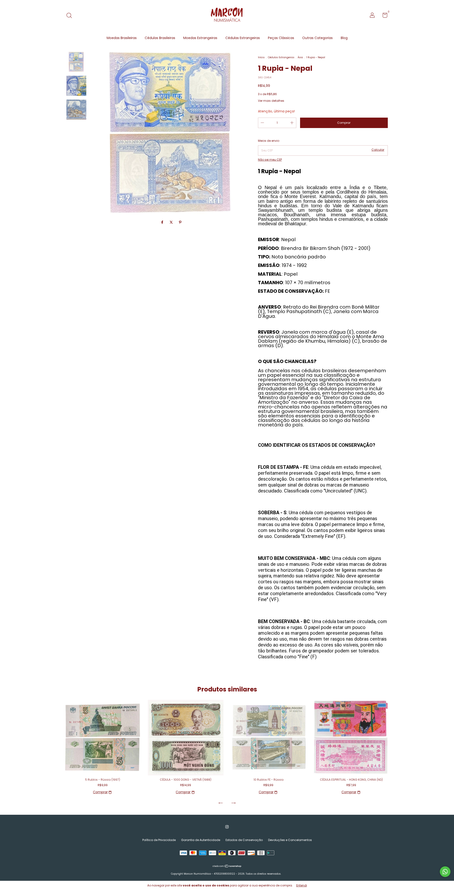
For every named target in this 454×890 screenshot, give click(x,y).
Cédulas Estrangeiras (242, 37)
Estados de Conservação (244, 840)
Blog (344, 37)
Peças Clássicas (281, 37)
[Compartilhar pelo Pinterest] (180, 222)
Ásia (300, 57)
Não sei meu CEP (270, 160)
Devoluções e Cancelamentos (290, 840)
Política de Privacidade (159, 840)
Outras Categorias (317, 37)
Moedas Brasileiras (122, 37)
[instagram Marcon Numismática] (227, 827)
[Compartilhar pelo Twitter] (172, 222)
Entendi (301, 885)
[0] (383, 16)
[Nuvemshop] (227, 866)
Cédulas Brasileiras (160, 37)
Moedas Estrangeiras (200, 37)
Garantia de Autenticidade (200, 840)
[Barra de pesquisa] (70, 15)
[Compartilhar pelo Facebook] (163, 222)
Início (261, 57)
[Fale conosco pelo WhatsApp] (445, 871)
